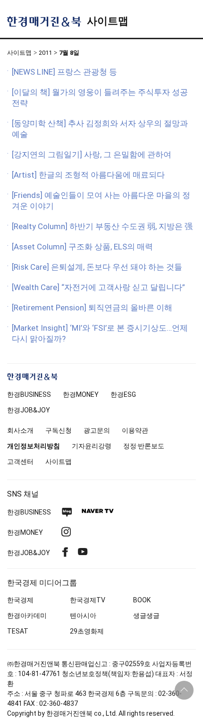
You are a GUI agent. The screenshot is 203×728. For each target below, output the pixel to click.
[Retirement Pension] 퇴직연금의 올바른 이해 (92, 307)
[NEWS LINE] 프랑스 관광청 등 (64, 72)
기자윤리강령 (91, 446)
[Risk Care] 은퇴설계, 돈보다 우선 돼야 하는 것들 (97, 267)
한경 (29, 394)
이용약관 (135, 430)
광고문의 (97, 430)
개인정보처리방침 (33, 446)
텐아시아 (83, 615)
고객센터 (20, 461)
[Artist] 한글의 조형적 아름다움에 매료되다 (88, 175)
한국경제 (20, 600)
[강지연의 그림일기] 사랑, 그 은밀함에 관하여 (91, 154)
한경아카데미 (27, 615)
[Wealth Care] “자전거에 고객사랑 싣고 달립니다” (98, 287)
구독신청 (58, 430)
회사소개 (20, 430)
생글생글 (146, 615)
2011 (45, 52)
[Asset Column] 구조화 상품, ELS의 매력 (82, 246)
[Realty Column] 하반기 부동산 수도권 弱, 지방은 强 (102, 226)
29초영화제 (87, 631)
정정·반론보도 (143, 446)
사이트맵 (107, 21)
